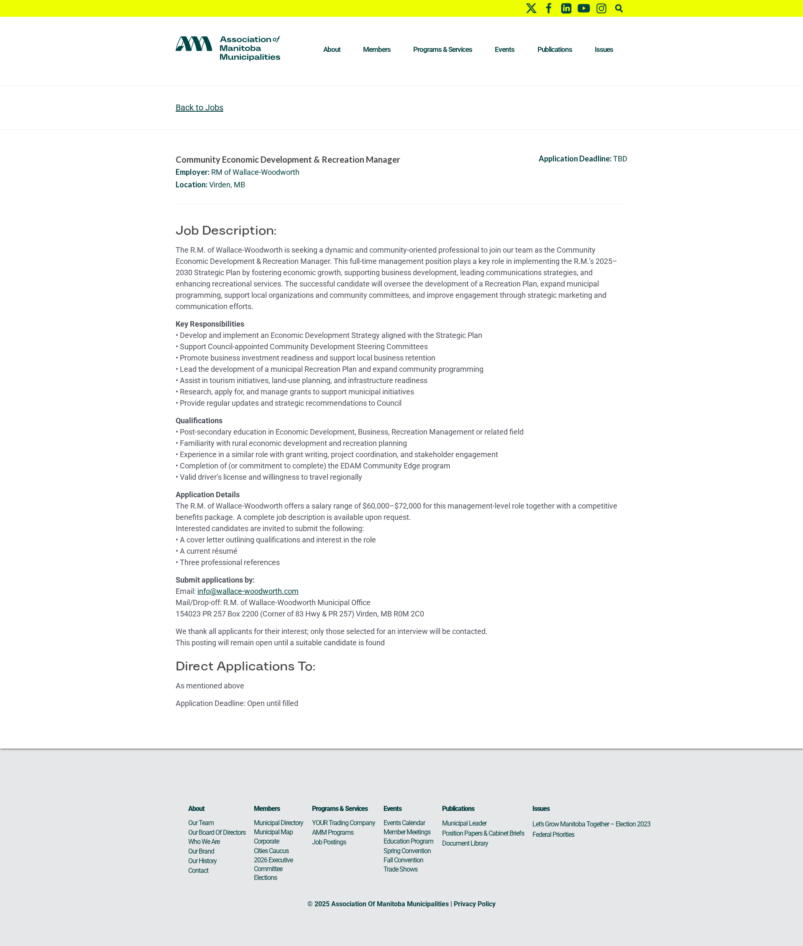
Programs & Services (442, 49)
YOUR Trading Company (343, 823)
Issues (604, 49)
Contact (198, 870)
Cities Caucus (271, 851)
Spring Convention (407, 851)
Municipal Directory (278, 823)
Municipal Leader (464, 823)
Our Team (201, 823)
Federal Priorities (553, 835)
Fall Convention (403, 860)
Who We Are (204, 842)
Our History (202, 861)
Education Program (408, 841)
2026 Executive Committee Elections (273, 869)
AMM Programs (332, 832)
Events (504, 49)
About (331, 49)
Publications (554, 49)
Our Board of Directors (217, 832)
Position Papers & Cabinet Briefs (483, 833)
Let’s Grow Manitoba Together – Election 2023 (591, 824)
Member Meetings (407, 832)
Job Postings (329, 842)
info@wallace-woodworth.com (248, 591)
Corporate (266, 841)
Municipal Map (273, 832)
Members (377, 49)
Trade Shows (400, 869)
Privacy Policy (475, 904)
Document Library (465, 843)
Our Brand (201, 851)
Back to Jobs (199, 107)
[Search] (619, 8)
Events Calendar (404, 823)
